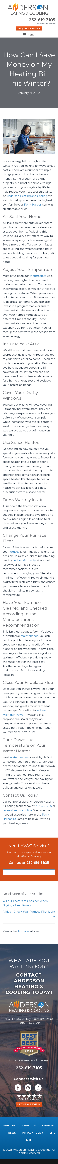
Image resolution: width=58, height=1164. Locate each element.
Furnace (23, 931)
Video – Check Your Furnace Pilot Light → (29, 914)
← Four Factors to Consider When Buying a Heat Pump (25, 903)
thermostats (38, 275)
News (12, 1133)
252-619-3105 (42, 19)
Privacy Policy (32, 1133)
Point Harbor (32, 204)
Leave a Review (29, 1104)
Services (9, 1125)
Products (29, 1125)
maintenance (29, 636)
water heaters (19, 757)
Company (48, 1125)
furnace (14, 551)
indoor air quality (24, 560)
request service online (17, 810)
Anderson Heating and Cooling (26, 196)
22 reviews (32, 1099)
